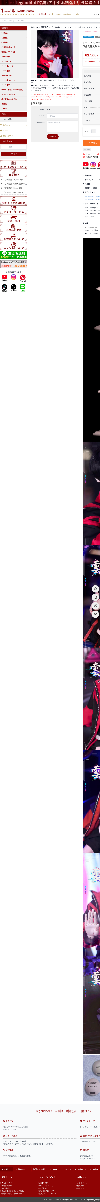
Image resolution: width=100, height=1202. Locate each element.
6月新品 (4, 42)
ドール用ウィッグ (8, 80)
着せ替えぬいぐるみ (9, 99)
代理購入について (46, 1188)
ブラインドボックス (9, 94)
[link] (34, 27)
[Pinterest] (22, 278)
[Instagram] (13, 278)
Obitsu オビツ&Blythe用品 (12, 90)
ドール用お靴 (6, 75)
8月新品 (4, 33)
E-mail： (42, 115)
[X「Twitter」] (13, 287)
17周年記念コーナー (9, 47)
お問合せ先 (43, 1183)
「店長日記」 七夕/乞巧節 (13, 180)
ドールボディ (6, 61)
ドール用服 (5, 71)
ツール (4, 109)
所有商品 (44, 27)
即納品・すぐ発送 (8, 52)
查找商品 (4, 28)
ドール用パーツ (7, 66)
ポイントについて (46, 1186)
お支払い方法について (47, 1194)
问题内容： (41, 122)
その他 (4, 104)
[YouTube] (4, 278)
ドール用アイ (6, 85)
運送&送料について (46, 1191)
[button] (93, 131)
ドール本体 (5, 57)
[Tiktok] (4, 287)
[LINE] (22, 287)
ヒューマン (67, 27)
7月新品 (4, 38)
